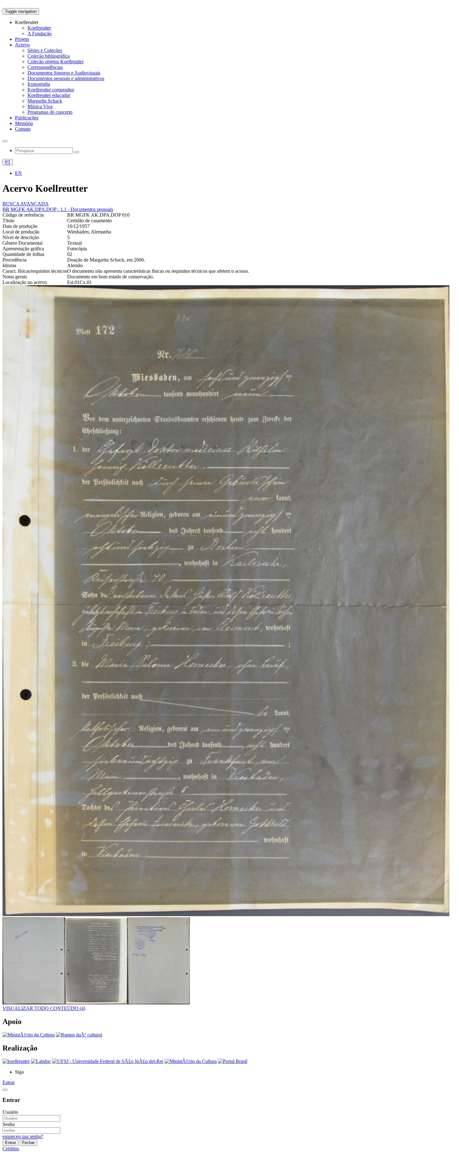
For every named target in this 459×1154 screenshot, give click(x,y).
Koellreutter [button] (26, 22)
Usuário (10, 1112)
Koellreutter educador (48, 95)
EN (18, 173)
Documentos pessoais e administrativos (65, 78)
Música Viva (39, 106)
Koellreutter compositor (50, 89)
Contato (23, 129)
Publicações (26, 117)
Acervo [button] (22, 44)
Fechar (28, 1142)
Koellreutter (39, 28)
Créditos (10, 1148)
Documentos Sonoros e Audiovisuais (63, 72)
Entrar (10, 1142)
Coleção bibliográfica (48, 56)
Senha (8, 1124)
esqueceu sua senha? (22, 1136)
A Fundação (39, 33)
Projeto (22, 39)
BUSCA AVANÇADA (25, 203)
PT (7, 162)
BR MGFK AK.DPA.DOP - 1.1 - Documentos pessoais (57, 209)
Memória (24, 123)
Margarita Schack (44, 100)
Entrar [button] (8, 1082)
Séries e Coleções (44, 50)
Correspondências (45, 67)
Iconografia (38, 84)
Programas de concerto (49, 112)
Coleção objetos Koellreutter (55, 61)
